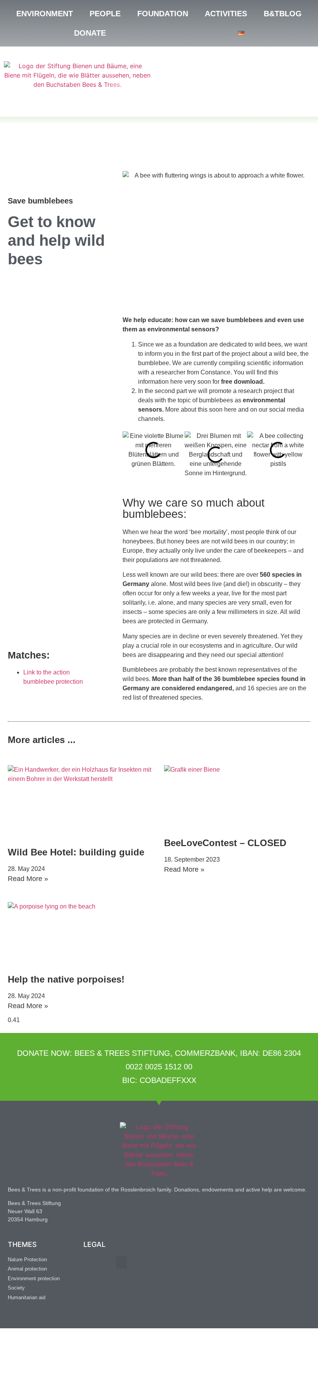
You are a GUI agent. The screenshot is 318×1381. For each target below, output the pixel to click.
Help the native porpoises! (66, 979)
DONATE (90, 33)
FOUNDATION (162, 13)
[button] (130, 454)
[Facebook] (15, 1316)
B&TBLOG (283, 13)
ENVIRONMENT (44, 13)
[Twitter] (33, 1316)
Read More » (28, 879)
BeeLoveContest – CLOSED (225, 843)
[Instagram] (68, 1316)
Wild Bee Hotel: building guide (76, 852)
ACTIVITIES (226, 13)
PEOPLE (105, 13)
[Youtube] (50, 1316)
